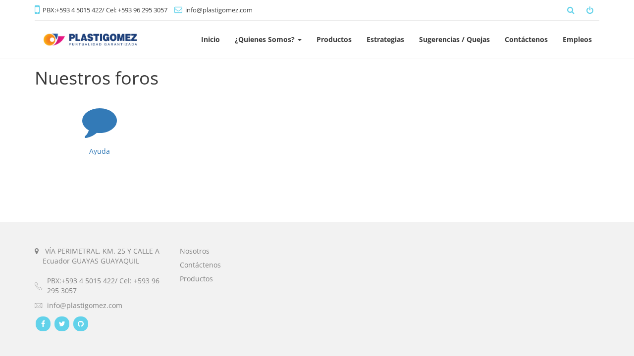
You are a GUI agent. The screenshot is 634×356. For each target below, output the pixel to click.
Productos (196, 278)
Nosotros (195, 251)
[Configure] (590, 10)
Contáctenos (200, 264)
